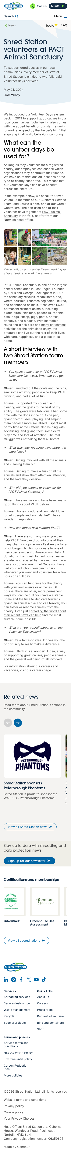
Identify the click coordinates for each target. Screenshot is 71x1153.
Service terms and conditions (16, 1044)
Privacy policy (14, 1106)
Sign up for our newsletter (26, 861)
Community (12, 95)
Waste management (17, 1010)
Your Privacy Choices (19, 1118)
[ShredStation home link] (13, 6)
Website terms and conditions (25, 1099)
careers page (41, 670)
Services (10, 991)
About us (43, 997)
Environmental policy (18, 1059)
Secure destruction (17, 1003)
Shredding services (17, 997)
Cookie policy (14, 1112)
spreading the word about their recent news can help (35, 613)
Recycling (10, 1016)
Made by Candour (17, 1146)
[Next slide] (18, 723)
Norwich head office (18, 220)
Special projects (15, 1022)
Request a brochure (50, 1016)
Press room (45, 1010)
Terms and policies (17, 1037)
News (12, 25)
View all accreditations (24, 940)
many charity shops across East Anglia (31, 544)
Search (9, 16)
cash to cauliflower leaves (46, 556)
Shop (40, 1029)
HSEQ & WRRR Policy (18, 1052)
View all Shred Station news (27, 827)
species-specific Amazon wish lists (36, 552)
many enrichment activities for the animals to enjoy (35, 327)
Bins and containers (50, 1022)
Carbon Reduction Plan (16, 1067)
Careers (42, 1003)
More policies (13, 1075)
